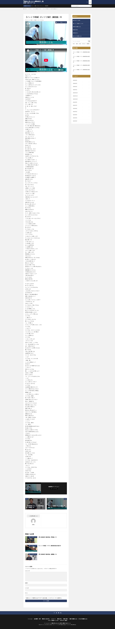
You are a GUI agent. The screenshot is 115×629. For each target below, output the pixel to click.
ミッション (30, 618)
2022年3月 (75, 83)
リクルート (53, 618)
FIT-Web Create (62, 624)
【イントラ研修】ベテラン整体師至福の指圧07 (81, 70)
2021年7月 (75, 105)
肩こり (33, 5)
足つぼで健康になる (78, 36)
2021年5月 (75, 111)
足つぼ (38, 5)
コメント (27, 570)
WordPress (73, 624)
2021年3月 (75, 117)
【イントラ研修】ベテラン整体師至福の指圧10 (81, 57)
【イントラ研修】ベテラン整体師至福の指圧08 (81, 66)
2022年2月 (75, 86)
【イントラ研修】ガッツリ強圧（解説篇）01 (50, 8)
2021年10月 (75, 99)
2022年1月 (75, 89)
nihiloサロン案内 (77, 20)
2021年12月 (75, 92)
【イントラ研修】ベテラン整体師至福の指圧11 (81, 53)
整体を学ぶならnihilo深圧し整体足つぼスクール (61, 623)
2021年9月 (75, 102)
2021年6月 (75, 108)
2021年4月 (75, 114)
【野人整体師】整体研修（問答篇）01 (47, 537)
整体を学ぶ (76, 32)
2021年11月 (75, 95)
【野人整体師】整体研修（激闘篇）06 (47, 554)
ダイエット (42, 5)
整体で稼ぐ (76, 29)
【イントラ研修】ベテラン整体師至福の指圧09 (81, 61)
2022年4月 (75, 80)
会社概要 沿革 (37, 618)
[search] (90, 6)
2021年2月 (75, 120)
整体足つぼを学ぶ (46, 618)
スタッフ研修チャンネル (37, 8)
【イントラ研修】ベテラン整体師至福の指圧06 (49, 545)
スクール (29, 8)
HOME (25, 8)
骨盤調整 (46, 5)
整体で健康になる (77, 26)
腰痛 (35, 5)
